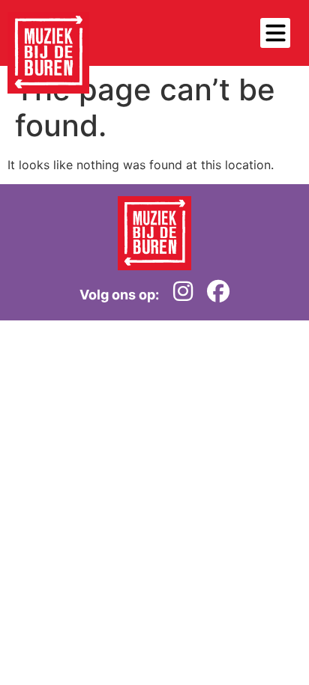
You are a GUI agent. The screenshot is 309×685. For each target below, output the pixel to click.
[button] (275, 33)
